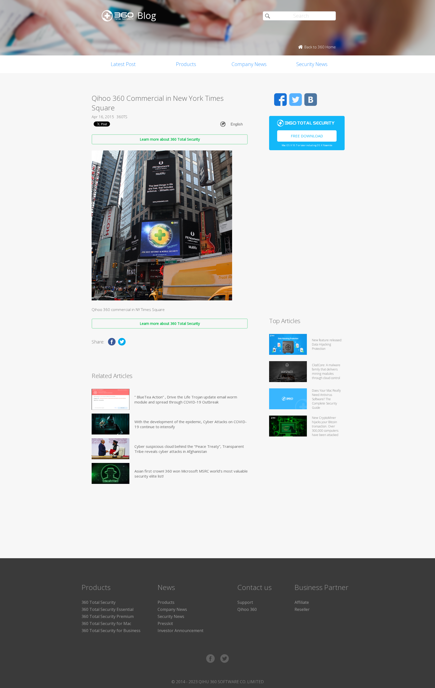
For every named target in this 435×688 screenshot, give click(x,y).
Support (245, 602)
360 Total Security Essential (107, 609)
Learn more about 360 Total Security (170, 139)
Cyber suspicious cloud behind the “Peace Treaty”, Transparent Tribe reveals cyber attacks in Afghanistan (189, 449)
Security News (312, 64)
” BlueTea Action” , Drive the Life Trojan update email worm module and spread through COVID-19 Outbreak (185, 399)
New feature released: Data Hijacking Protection (327, 344)
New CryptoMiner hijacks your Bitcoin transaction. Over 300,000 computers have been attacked (325, 426)
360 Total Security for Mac (106, 623)
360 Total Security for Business (111, 630)
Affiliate (302, 602)
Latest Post (123, 64)
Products (186, 64)
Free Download (307, 135)
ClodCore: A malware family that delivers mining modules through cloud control (326, 371)
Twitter (295, 99)
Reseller (302, 609)
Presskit (165, 623)
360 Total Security (99, 602)
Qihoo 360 (247, 609)
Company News (249, 64)
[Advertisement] (307, 235)
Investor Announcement (180, 630)
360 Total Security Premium (108, 616)
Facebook (280, 99)
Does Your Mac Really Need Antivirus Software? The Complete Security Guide (326, 399)
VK (310, 99)
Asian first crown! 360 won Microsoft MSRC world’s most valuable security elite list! (191, 473)
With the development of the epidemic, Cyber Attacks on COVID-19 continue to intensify (190, 424)
